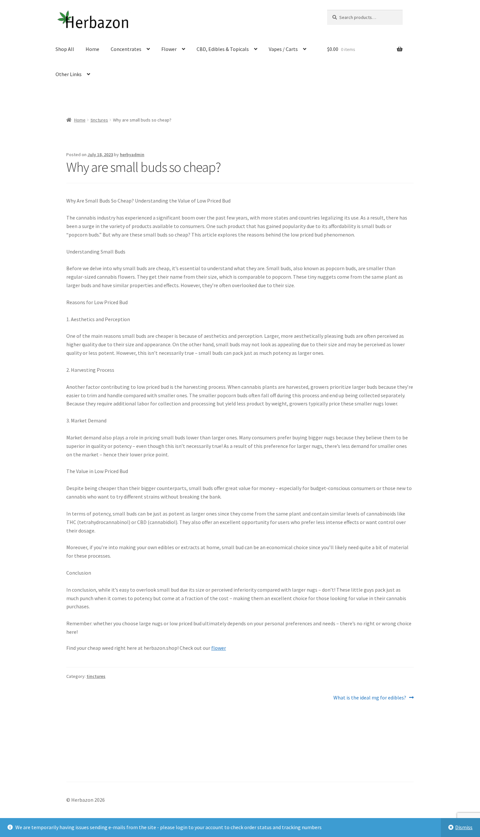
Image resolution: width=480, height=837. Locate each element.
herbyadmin (132, 154)
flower (218, 648)
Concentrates (126, 49)
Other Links (69, 74)
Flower (169, 49)
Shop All (65, 49)
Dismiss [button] (463, 827)
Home (92, 49)
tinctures (99, 120)
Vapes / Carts (283, 49)
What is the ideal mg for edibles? (369, 698)
